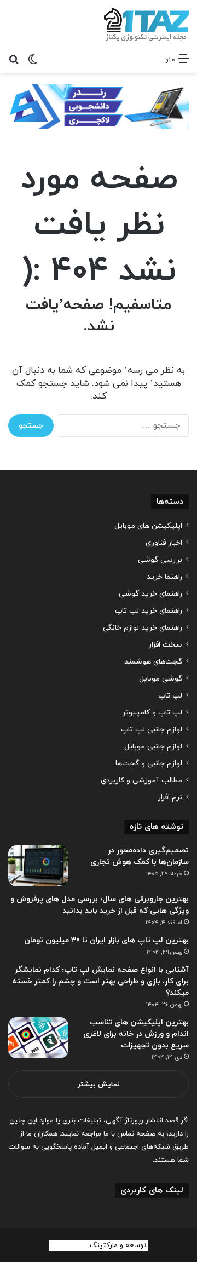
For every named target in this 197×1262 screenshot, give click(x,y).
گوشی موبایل (160, 678)
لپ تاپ (170, 695)
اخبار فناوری (164, 543)
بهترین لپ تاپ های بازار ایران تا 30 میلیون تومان (106, 940)
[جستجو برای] (13, 59)
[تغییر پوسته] (32, 59)
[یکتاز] (146, 24)
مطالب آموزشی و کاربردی (141, 780)
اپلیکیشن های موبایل (148, 526)
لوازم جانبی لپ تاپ (151, 729)
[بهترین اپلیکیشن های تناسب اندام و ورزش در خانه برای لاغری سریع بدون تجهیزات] (38, 1037)
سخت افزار (165, 644)
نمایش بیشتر (99, 1085)
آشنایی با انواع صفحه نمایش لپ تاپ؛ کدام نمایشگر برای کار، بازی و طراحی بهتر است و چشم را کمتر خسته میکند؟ (100, 981)
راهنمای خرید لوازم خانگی (142, 628)
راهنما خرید (164, 577)
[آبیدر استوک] (98, 106)
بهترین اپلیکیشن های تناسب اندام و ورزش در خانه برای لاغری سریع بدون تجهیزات (136, 1034)
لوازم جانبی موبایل (153, 746)
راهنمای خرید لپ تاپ (148, 611)
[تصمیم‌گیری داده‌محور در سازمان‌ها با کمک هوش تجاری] (38, 865)
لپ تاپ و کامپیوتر (152, 712)
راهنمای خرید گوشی (150, 594)
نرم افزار (170, 797)
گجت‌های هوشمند (153, 661)
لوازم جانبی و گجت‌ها (148, 763)
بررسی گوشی (160, 560)
